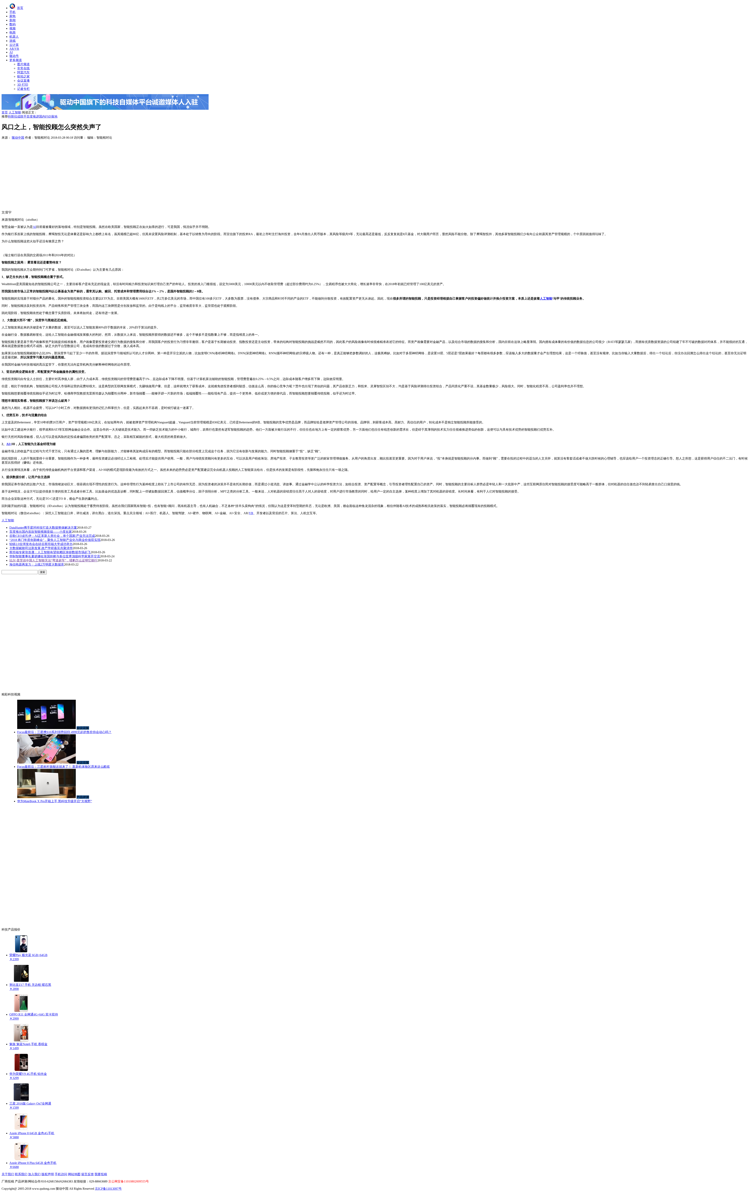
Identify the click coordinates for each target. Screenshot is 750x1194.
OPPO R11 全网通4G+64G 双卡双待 (33, 1014)
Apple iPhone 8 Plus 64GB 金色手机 (32, 1163)
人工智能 (15, 112)
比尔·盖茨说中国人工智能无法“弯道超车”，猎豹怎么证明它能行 (53, 560)
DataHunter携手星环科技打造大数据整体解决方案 (43, 527)
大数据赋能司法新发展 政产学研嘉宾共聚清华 (41, 548)
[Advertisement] (375, 173)
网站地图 (74, 1174)
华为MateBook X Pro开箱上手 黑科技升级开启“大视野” (54, 801)
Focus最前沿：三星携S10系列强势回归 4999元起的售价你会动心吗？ (64, 732)
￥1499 (14, 1048)
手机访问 (61, 1174)
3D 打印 (22, 84)
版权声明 (47, 1174)
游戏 (12, 40)
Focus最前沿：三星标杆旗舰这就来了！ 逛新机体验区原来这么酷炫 (63, 766)
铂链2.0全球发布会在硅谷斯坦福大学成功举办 (41, 544)
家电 (12, 16)
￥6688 (14, 1167)
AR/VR (14, 48)
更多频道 (15, 60)
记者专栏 (23, 88)
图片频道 (23, 64)
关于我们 (8, 1174)
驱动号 (14, 56)
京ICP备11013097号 (108, 1188)
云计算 (14, 44)
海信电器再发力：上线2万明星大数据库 (36, 564)
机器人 (14, 36)
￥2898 (14, 989)
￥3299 (14, 1078)
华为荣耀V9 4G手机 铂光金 (28, 1073)
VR (251, 513)
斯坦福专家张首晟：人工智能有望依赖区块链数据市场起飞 (50, 552)
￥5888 (14, 1137)
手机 (12, 12)
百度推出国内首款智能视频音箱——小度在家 (40, 531)
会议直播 (23, 80)
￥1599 (14, 1107)
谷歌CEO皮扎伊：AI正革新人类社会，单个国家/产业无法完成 (52, 535)
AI (11, 52)
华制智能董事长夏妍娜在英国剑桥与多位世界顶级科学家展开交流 (54, 556)
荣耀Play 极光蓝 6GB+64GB (28, 955)
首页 (20, 8)
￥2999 (14, 1018)
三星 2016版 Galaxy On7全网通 (30, 1103)
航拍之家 (23, 76)
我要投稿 (101, 1174)
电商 (12, 32)
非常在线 (23, 68)
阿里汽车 (23, 72)
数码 (12, 24)
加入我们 (34, 1174)
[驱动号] (105, 108)
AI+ (9, 444)
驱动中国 (18, 137)
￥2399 (14, 959)
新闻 (12, 20)
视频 (12, 28)
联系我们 (21, 1174)
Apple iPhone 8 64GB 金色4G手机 (31, 1133)
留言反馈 (87, 1174)
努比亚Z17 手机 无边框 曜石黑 (30, 984)
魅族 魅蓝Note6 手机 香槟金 (28, 1044)
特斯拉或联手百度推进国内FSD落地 (32, 116)
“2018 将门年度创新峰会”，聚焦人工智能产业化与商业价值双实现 (54, 540)
